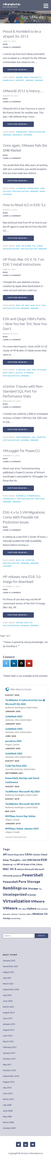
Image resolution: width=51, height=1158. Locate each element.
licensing (21, 188)
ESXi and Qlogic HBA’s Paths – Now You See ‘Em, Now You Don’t (25, 324)
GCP (14, 865)
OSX (43, 305)
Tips (40, 889)
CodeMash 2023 (13, 753)
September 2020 (11, 989)
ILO (34, 246)
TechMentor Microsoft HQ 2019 (22, 804)
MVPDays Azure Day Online (20, 816)
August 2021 (8, 972)
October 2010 (9, 1070)
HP (23, 305)
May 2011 (7, 1064)
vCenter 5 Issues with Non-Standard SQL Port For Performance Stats (23, 391)
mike (5, 44)
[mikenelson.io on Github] (21, 663)
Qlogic (19, 373)
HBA (34, 370)
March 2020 (8, 1007)
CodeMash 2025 (13, 716)
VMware (29, 80)
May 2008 (7, 1116)
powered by (15, 837)
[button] (47, 5)
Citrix (21, 855)
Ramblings (8, 80)
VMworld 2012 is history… (23, 91)
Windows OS (40, 913)
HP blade (26, 246)
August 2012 (8, 1030)
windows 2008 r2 (25, 914)
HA (23, 560)
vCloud (7, 191)
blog (16, 855)
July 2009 (7, 1105)
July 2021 (7, 978)
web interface (42, 909)
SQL (34, 437)
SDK (24, 888)
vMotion (39, 499)
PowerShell (33, 496)
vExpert (19, 80)
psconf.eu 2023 (13, 741)
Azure (10, 855)
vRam (42, 191)
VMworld (17, 135)
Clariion (20, 370)
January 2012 (9, 1053)
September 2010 (11, 1076)
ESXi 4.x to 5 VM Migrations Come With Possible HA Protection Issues (24, 517)
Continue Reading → (18, 69)
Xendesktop (16, 918)
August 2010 (8, 1082)
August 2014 (8, 1012)
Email (32, 1144)
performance (23, 437)
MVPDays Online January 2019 (21, 828)
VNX (19, 909)
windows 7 (15, 914)
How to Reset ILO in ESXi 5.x (24, 205)
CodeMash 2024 (13, 729)
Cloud (44, 854)
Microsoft (29, 869)
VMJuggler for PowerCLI (21, 451)
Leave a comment (12, 47)
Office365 (7, 876)
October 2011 (9, 1059)
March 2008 (8, 1122)
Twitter (18, 1144)
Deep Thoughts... (33, 77)
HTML (33, 864)
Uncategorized (37, 132)
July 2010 (7, 1087)
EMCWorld (33, 859)
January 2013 (9, 1024)
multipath (8, 373)
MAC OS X (35, 305)
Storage (28, 373)
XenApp (7, 918)
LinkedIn (25, 1144)
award (19, 77)
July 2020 (7, 995)
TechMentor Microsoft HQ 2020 (22, 791)
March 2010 (8, 1099)
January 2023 (9, 960)
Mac (27, 305)
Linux (40, 246)
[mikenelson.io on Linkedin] (13, 663)
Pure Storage (29, 882)
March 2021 (8, 983)
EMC (24, 860)
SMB (42, 188)
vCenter (41, 437)
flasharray (8, 864)
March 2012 (8, 1041)
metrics (20, 869)
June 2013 (7, 1018)
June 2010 (7, 1093)
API (5, 854)
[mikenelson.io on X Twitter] (6, 663)
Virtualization (20, 191)
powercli (21, 496)
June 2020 (7, 1001)
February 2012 (9, 1047)
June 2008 (7, 1111)
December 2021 (10, 966)
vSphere (28, 135)
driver (19, 622)
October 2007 (9, 1128)
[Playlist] (29, 663)
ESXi (18, 246)
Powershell (9, 499)
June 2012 (7, 1035)
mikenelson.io (11, 4)
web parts (6, 914)
